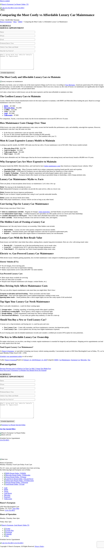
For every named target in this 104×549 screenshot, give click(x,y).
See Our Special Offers (8, 429)
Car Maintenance (64, 360)
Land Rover (29, 479)
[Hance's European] (14, 4)
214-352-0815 (4, 440)
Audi (22, 484)
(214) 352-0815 (19, 8)
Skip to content (5, 1)
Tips (89, 360)
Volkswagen (30, 480)
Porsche (25, 482)
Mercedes (84, 360)
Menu (2, 10)
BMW (56, 360)
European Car (75, 360)
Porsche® (7, 497)
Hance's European (11, 360)
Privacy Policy (39, 546)
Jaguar (24, 477)
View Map (15, 508)
